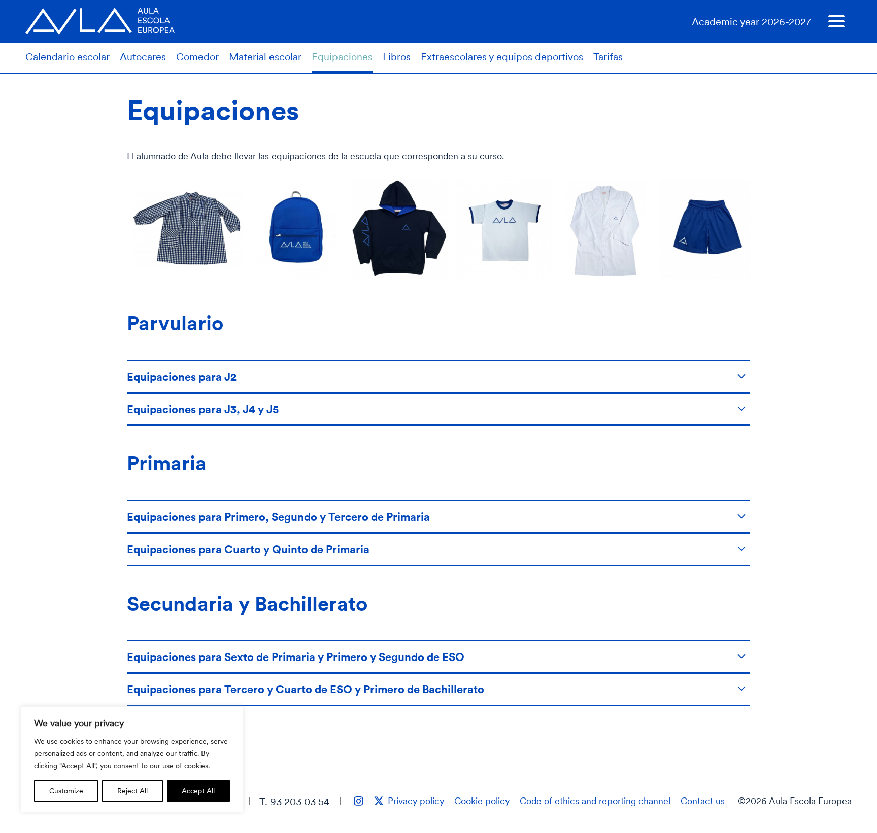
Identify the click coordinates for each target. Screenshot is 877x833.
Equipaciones (342, 56)
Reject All (132, 790)
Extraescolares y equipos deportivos (502, 56)
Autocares (143, 56)
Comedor (197, 56)
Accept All (198, 790)
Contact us (703, 800)
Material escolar (265, 56)
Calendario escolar (67, 56)
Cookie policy (482, 800)
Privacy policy (416, 800)
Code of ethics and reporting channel (595, 800)
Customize (66, 790)
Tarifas (608, 56)
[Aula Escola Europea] (100, 21)
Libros (397, 56)
